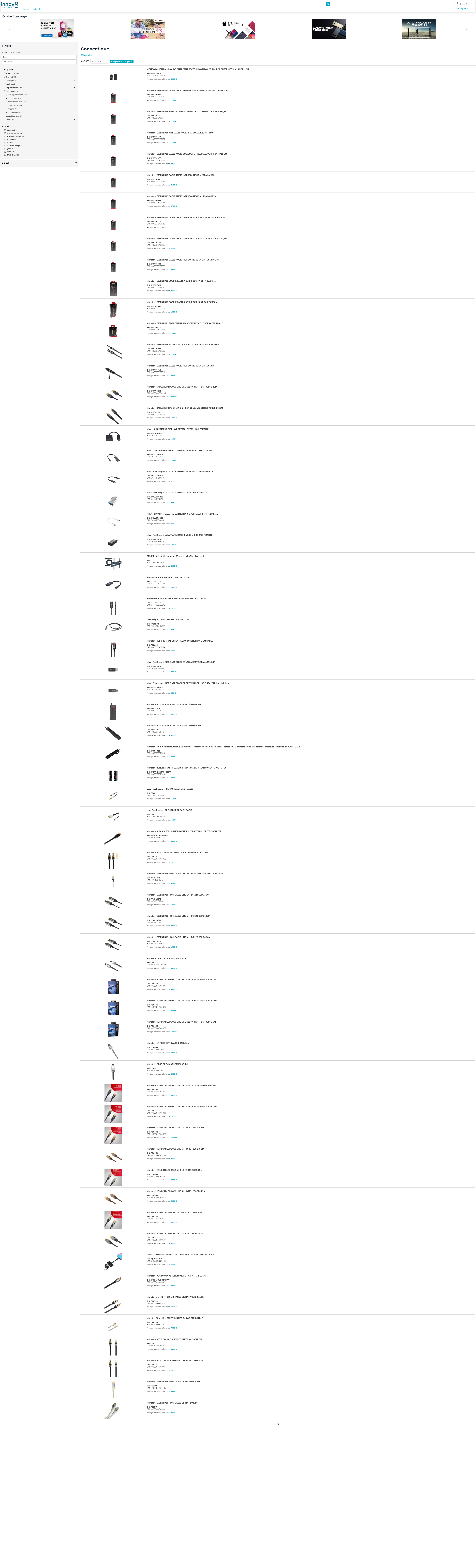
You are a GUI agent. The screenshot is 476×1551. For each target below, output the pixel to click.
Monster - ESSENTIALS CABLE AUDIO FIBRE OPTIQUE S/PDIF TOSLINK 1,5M (183, 260)
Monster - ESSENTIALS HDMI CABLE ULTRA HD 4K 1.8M (173, 1403)
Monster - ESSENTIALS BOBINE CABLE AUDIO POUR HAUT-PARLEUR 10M (182, 302)
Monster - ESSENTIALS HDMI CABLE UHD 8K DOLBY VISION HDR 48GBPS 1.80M (185, 874)
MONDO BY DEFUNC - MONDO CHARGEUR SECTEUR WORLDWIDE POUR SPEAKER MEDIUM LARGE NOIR (198, 69)
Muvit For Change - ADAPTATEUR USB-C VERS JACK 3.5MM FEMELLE (180, 471)
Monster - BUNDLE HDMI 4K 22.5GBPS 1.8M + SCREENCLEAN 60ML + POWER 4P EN (186, 768)
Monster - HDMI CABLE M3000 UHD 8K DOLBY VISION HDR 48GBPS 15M (182, 979)
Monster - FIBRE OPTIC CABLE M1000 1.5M (167, 1064)
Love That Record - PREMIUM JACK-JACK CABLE (170, 789)
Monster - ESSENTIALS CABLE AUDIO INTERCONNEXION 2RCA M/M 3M (181, 175)
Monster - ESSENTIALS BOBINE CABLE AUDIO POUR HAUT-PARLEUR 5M (182, 281)
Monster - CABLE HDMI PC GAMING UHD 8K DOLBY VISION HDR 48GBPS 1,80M (185, 408)
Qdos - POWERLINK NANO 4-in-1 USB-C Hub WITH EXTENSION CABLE (180, 1254)
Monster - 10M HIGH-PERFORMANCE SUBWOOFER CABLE (175, 1318)
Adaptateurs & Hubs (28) (16, 102)
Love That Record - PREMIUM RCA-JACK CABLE (169, 810)
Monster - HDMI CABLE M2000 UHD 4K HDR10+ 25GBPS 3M (175, 1149)
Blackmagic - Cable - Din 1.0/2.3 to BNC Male (168, 620)
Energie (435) (11, 77)
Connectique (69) (14, 98)
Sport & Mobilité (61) (13, 112)
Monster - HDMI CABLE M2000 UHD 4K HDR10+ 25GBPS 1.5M (176, 1191)
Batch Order (38, 9)
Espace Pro (464, 4)
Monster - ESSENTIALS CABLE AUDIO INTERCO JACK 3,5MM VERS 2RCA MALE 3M (186, 217)
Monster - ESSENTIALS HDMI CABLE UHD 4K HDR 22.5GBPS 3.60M (178, 895)
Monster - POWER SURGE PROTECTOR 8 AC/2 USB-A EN (174, 704)
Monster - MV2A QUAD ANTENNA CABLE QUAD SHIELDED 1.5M (177, 852)
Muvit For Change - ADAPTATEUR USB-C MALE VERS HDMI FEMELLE (179, 450)
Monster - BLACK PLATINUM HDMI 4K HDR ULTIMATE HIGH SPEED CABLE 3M (184, 831)
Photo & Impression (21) (15, 105)
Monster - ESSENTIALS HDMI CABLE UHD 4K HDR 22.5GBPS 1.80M (178, 916)
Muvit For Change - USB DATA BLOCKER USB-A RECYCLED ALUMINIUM (181, 662)
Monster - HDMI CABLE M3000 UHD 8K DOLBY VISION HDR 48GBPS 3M (181, 1085)
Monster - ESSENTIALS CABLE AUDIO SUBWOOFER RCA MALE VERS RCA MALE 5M (187, 154)
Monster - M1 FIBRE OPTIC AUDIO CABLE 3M (168, 1043)
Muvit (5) (9, 142)
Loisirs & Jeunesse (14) (14, 116)
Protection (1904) (12, 73)
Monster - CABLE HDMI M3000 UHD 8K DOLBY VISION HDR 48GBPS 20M (182, 387)
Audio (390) (10, 84)
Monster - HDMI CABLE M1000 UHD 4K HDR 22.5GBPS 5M (174, 1170)
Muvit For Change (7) (14, 146)
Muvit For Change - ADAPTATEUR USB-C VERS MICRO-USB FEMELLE (179, 535)
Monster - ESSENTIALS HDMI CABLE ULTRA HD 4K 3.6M (173, 1382)
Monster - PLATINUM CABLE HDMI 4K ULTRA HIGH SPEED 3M (176, 1276)
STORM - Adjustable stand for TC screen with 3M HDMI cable (176, 556)
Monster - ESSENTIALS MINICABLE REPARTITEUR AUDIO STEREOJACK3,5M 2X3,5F (186, 111)
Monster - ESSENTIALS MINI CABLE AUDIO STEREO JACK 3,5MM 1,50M (181, 133)
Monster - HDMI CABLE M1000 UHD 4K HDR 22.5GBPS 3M (174, 1212)
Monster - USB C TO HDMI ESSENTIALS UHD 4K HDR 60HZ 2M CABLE (180, 641)
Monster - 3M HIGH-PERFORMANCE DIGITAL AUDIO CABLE (175, 1297)
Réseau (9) (10, 120)
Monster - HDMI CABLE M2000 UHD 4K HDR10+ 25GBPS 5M (175, 1128)
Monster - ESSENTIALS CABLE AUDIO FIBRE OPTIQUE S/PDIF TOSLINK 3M (182, 366)
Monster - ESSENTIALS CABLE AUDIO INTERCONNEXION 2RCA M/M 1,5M (181, 196)
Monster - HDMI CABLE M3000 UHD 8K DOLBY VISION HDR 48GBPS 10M (182, 1001)
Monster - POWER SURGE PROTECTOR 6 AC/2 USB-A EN (174, 725)
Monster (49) (11, 139)
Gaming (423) (11, 80)
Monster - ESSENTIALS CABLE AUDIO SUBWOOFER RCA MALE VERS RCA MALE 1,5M (187, 90)
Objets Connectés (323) (14, 88)
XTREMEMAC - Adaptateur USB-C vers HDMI (168, 577)
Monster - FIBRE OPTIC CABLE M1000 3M (166, 958)
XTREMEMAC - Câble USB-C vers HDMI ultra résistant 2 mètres (177, 598)
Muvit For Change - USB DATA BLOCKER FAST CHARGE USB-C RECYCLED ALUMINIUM (188, 683)
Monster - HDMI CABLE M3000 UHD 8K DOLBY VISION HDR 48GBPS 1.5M (182, 1106)
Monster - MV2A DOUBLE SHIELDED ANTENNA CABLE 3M (174, 1339)
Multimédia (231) (12, 91)
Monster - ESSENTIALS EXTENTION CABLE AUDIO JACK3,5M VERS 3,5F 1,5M (183, 344)
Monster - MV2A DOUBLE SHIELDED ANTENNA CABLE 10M (175, 1360)
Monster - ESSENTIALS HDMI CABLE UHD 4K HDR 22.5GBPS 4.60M (178, 937)
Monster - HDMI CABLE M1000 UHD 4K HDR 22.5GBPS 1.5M (175, 1233)
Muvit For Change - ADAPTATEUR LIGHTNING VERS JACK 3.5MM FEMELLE (182, 514)
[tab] (39, 73)
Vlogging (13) (12, 109)
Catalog (26, 9)
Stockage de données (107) (17, 95)
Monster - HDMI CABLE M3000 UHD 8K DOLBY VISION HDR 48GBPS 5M (181, 1022)
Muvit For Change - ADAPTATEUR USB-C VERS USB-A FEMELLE (177, 493)
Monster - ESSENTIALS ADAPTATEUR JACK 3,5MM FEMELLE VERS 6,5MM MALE (185, 323)
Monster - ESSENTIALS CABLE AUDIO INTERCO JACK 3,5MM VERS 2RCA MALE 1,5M (187, 238)
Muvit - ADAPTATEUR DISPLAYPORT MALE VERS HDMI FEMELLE (177, 429)
